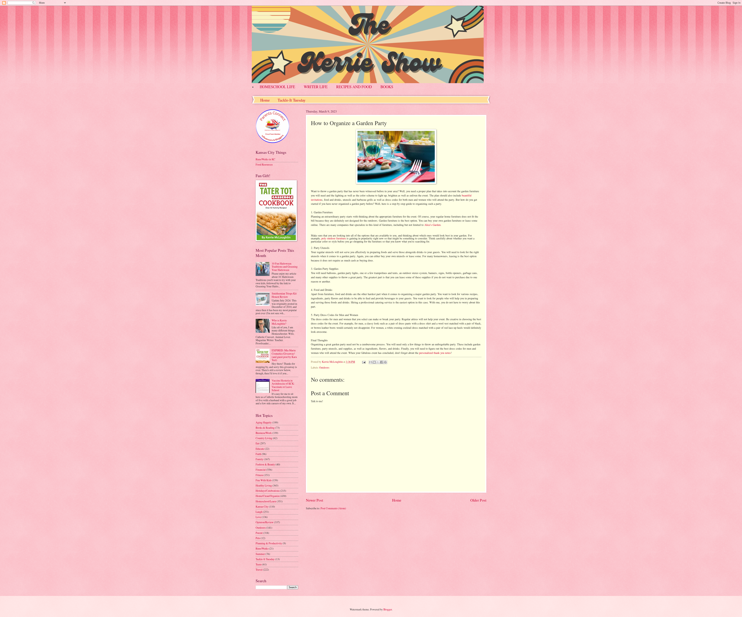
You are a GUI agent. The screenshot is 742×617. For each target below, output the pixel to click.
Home (265, 100)
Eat (257, 443)
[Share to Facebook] (382, 362)
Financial (261, 469)
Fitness (259, 475)
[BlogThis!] (374, 362)
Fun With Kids (263, 480)
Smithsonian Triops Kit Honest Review (284, 295)
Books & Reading (265, 427)
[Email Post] (363, 362)
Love (258, 517)
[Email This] (371, 362)
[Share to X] (378, 362)
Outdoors (324, 367)
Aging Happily (264, 422)
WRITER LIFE (316, 86)
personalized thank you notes (435, 353)
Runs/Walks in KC (265, 159)
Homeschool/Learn (266, 501)
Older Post (478, 500)
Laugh (259, 512)
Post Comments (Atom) (333, 508)
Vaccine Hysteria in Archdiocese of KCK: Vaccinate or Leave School (283, 385)
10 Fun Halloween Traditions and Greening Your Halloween (285, 267)
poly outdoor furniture (333, 238)
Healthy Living (264, 485)
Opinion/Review (264, 522)
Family (259, 459)
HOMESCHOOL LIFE (277, 86)
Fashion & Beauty (265, 464)
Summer (260, 554)
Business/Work (264, 433)
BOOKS (386, 86)
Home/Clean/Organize (268, 496)
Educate (260, 449)
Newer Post (314, 500)
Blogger (387, 609)
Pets (258, 538)
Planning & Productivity (269, 543)
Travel (259, 569)
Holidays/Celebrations (268, 490)
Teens (259, 564)
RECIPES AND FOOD (354, 86)
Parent (259, 533)
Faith (258, 454)
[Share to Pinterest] (385, 362)
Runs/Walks (262, 548)
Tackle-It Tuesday (291, 100)
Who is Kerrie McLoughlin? (279, 321)
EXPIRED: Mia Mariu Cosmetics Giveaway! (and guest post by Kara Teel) (284, 355)
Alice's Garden (432, 225)
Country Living (264, 438)
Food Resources (264, 164)
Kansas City (262, 506)
